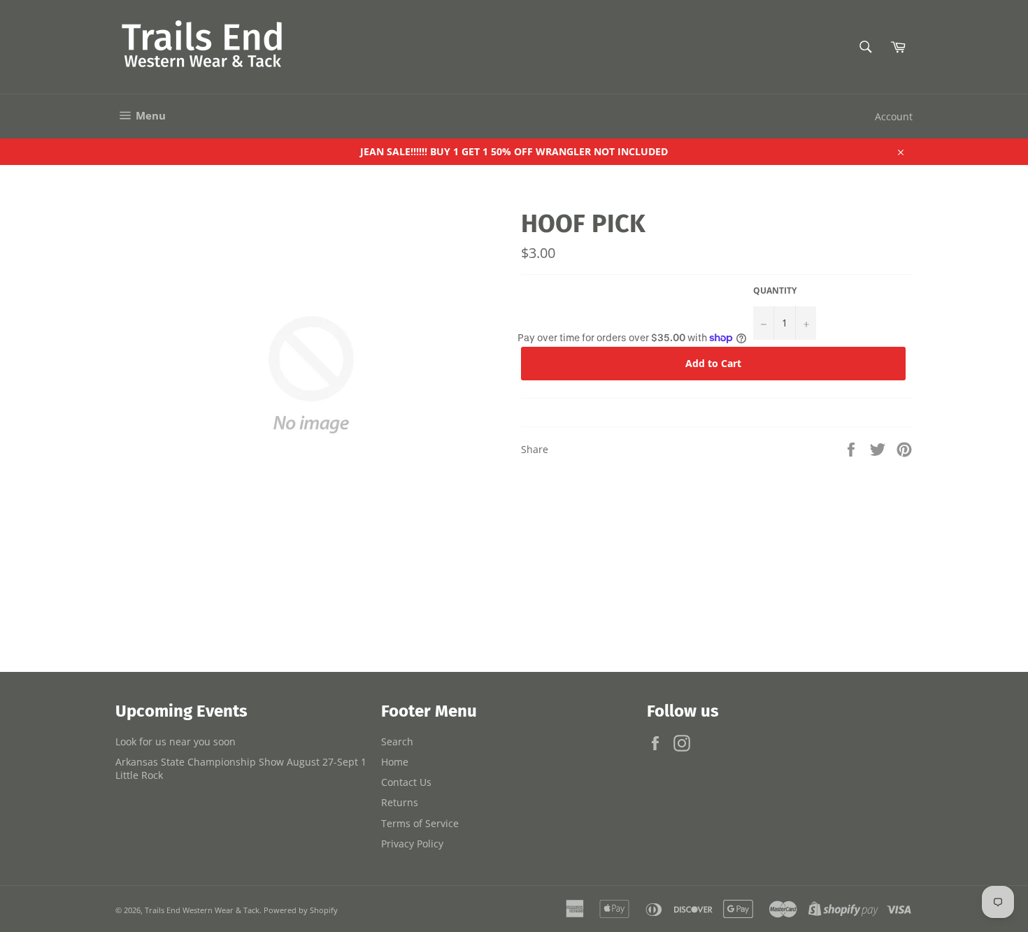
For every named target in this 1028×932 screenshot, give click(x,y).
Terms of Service (420, 823)
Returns (399, 802)
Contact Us (406, 782)
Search (397, 741)
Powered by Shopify (301, 910)
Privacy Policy (412, 843)
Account (894, 116)
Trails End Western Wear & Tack (202, 910)
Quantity (775, 290)
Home (394, 761)
